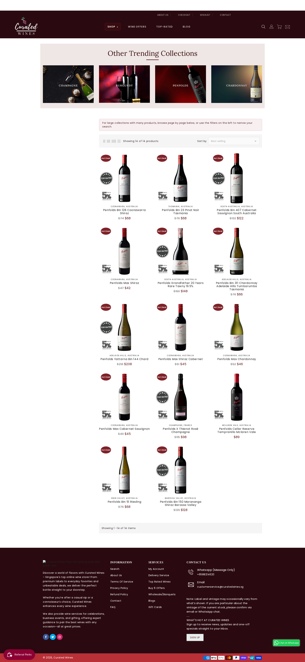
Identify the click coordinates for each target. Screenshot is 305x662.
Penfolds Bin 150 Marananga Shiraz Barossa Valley (180, 503)
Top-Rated (164, 26)
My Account (156, 569)
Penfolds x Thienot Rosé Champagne (180, 430)
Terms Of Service (121, 581)
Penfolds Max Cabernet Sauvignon (124, 429)
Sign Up (195, 637)
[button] (263, 26)
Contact (225, 14)
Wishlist (205, 14)
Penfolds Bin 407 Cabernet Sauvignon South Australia (237, 212)
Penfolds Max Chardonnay (236, 359)
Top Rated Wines (159, 581)
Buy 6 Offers (156, 588)
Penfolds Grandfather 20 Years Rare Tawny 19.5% (181, 284)
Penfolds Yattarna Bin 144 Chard (124, 359)
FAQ (113, 607)
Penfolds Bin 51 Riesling (124, 501)
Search (114, 569)
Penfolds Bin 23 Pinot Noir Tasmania (180, 212)
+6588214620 (205, 574)
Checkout (184, 14)
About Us (162, 14)
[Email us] (287, 26)
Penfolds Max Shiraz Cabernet (180, 359)
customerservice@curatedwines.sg (220, 587)
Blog (186, 26)
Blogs (151, 600)
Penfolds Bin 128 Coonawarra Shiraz (124, 212)
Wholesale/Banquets (162, 594)
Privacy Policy (119, 588)
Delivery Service (158, 575)
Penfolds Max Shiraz (124, 283)
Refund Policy (119, 594)
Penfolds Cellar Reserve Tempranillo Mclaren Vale (236, 430)
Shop (112, 26)
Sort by (202, 141)
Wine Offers (137, 26)
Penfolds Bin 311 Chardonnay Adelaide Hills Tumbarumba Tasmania (237, 286)
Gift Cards (155, 607)
